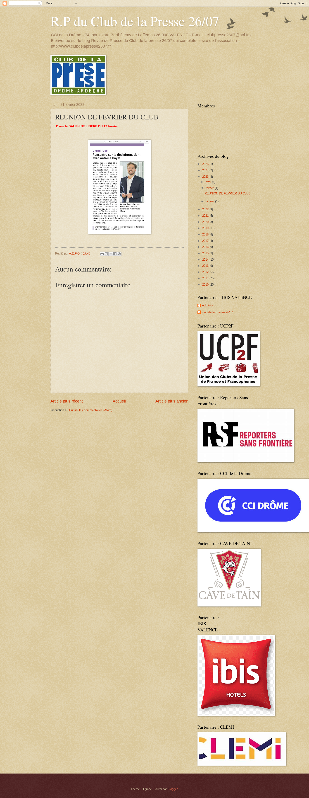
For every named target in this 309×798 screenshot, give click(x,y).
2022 (205, 209)
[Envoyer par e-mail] (102, 254)
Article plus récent (66, 401)
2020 (205, 222)
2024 (205, 170)
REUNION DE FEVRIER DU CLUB (227, 193)
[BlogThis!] (106, 254)
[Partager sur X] (110, 254)
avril (209, 182)
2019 (205, 228)
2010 (205, 284)
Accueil (119, 401)
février (210, 188)
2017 (205, 241)
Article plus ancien (171, 401)
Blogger (172, 789)
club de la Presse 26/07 (217, 312)
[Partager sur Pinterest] (119, 254)
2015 (205, 253)
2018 (205, 234)
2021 (205, 215)
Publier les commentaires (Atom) (90, 410)
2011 (205, 278)
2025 (205, 164)
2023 (205, 176)
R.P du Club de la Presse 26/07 (134, 21)
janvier (210, 201)
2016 (205, 247)
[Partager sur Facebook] (115, 254)
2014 (205, 259)
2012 (205, 272)
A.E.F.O (207, 305)
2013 (205, 265)
